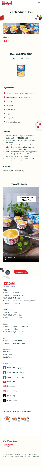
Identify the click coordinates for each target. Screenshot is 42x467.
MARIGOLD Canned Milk (12, 303)
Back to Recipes (21, 272)
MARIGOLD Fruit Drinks (12, 318)
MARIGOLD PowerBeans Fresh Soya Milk (19, 301)
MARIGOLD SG (12, 382)
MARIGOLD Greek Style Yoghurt (15, 326)
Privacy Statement (32, 456)
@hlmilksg (10, 386)
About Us (6, 352)
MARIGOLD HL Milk (11, 293)
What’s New (7, 354)
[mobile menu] (39, 3)
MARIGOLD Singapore (15, 368)
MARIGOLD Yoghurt (11, 329)
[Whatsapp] (9, 41)
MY (3, 4)
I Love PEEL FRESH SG (15, 377)
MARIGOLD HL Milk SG (15, 373)
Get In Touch (8, 357)
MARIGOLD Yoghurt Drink (13, 332)
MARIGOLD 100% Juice (12, 315)
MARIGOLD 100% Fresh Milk (14, 295)
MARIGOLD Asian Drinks (13, 341)
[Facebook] (5, 41)
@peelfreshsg (11, 391)
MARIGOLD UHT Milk (11, 298)
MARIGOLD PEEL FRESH (12, 312)
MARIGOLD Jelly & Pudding (14, 343)
